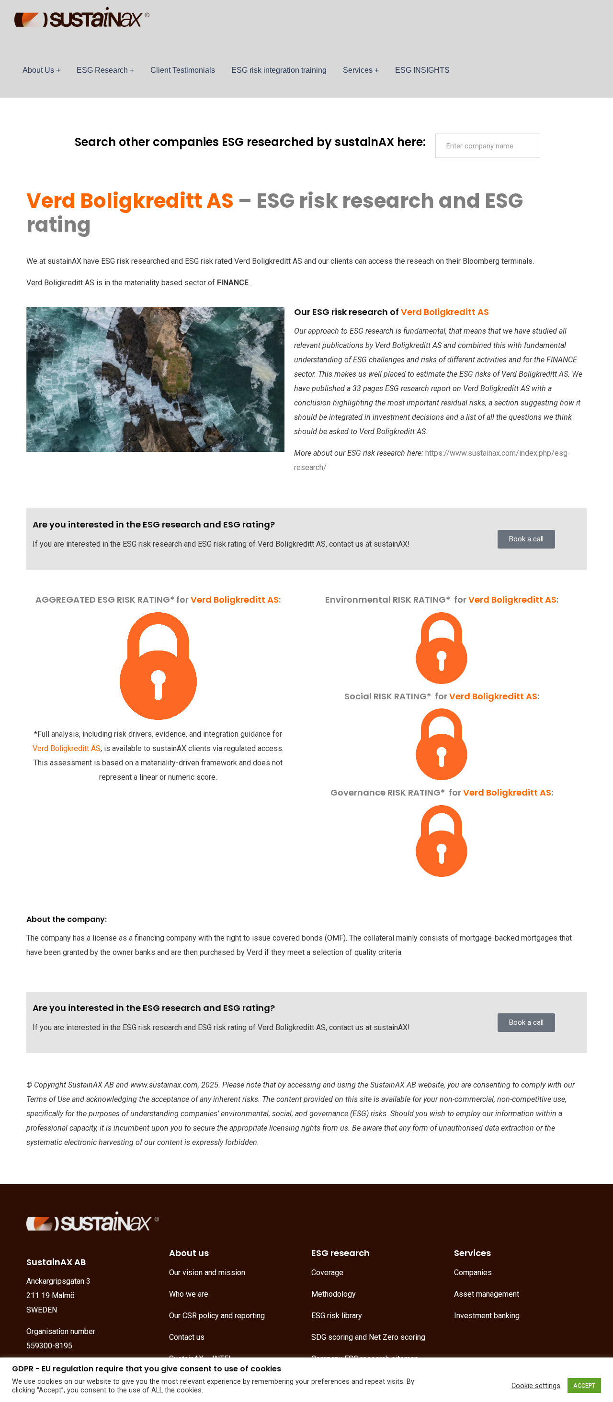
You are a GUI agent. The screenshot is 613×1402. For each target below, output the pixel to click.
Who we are (188, 1294)
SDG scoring (332, 1337)
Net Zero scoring (397, 1337)
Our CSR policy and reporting (217, 1315)
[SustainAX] (81, 21)
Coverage (327, 1272)
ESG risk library (336, 1315)
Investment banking (487, 1315)
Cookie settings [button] (535, 1385)
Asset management (486, 1294)
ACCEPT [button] (584, 1385)
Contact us (186, 1337)
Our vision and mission (207, 1272)
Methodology (333, 1294)
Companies (473, 1272)
